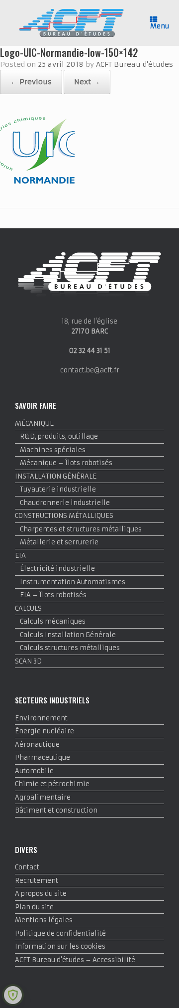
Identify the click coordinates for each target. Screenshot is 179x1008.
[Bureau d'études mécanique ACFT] (71, 23)
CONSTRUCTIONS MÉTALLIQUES (64, 515)
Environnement (41, 718)
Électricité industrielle (57, 568)
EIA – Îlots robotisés (53, 595)
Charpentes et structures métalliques (81, 529)
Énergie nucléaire (44, 731)
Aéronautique (37, 744)
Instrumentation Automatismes (72, 582)
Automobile (34, 771)
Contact (27, 867)
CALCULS (28, 608)
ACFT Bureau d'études (134, 64)
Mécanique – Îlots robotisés (66, 463)
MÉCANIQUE (34, 423)
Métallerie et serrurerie (59, 542)
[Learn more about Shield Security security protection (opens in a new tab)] (13, 995)
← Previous (31, 81)
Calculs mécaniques (53, 621)
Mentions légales (44, 920)
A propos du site (41, 893)
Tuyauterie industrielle (58, 489)
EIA (20, 555)
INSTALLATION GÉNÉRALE (55, 476)
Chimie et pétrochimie (52, 784)
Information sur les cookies (60, 946)
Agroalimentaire (43, 797)
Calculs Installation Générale (68, 635)
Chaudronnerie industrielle (65, 503)
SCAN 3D (28, 661)
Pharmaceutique (42, 757)
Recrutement (36, 880)
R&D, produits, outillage (59, 436)
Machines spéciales (53, 450)
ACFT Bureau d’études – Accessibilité (75, 960)
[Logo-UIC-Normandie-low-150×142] (37, 182)
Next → (87, 81)
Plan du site (34, 907)
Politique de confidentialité (60, 933)
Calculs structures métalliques (70, 648)
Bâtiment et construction (56, 810)
